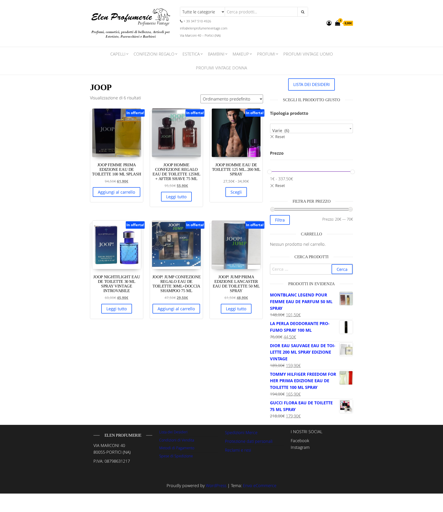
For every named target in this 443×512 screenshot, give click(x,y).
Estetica (191, 54)
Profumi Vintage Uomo (308, 54)
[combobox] (311, 128)
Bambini (216, 54)
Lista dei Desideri (173, 432)
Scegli (236, 192)
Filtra (280, 220)
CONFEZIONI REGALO (154, 54)
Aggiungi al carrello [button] (116, 192)
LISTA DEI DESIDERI (311, 84)
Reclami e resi (238, 450)
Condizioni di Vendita (176, 440)
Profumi (266, 54)
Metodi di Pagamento (176, 447)
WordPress (216, 485)
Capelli (118, 54)
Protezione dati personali (248, 441)
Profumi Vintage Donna (221, 68)
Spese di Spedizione (176, 456)
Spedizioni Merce (241, 432)
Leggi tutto (176, 196)
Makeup (241, 54)
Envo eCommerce (259, 485)
